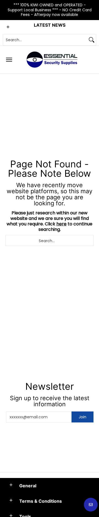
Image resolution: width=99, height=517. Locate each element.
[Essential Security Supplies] (52, 60)
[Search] (91, 39)
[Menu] (9, 59)
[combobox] (45, 39)
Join (82, 417)
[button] (11, 485)
